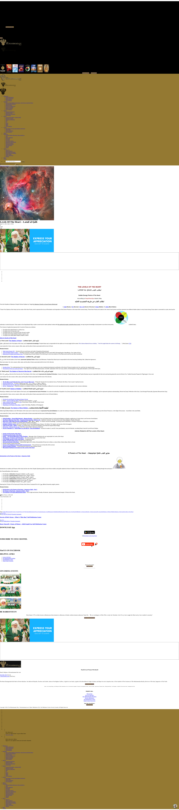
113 (23, 425)
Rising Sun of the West (10, 114)
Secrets (5, 110)
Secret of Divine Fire (8, 383)
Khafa (7, 124)
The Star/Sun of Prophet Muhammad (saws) (14, 492)
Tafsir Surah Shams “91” (9, 351)
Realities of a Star (9, 118)
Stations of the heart (119, 511)
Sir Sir (7, 123)
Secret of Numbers (9, 130)
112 (18, 422)
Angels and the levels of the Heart (12, 433)
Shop (5, 157)
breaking (41, 511)
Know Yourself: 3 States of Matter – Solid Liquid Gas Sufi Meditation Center (23, 524)
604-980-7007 (3, 675)
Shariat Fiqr (89, 694)
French (7, 147)
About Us (8, 149)
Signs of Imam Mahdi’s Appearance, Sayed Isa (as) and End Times (19, 102)
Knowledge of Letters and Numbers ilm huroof (15, 128)
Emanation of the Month (11, 142)
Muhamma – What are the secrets (11, 427)
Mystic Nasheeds (9, 137)
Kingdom (6, 101)
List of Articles (9, 100)
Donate (5, 158)
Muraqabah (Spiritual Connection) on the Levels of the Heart (19, 447)
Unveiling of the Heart (128, 511)
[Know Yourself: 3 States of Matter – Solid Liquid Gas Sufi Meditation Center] (10, 521)
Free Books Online (9, 140)
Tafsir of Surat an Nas (8, 402)
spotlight (102, 511)
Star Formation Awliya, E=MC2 (10, 352)
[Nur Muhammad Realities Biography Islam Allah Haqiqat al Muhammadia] (89, 49)
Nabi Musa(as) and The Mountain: (11, 384)
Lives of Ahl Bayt (7, 557)
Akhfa (7, 125)
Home (1, 165)
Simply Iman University (8, 561)
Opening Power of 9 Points (9, 403)
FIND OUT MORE (89, 684)
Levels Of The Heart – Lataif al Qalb (13, 117)
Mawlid (7, 156)
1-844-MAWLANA (4, 676)
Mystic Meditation (89, 698)
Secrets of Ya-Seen (9, 107)
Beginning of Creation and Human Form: (13, 354)
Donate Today (85, 73)
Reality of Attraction (82, 511)
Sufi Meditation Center (8, 559)
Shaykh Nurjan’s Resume (11, 153)
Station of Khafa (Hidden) (109, 511)
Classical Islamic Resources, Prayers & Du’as (15, 135)
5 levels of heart (15, 511)
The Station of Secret (18, 356)
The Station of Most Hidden (19, 408)
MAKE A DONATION (89, 618)
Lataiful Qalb (64, 511)
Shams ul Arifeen (9, 108)
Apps (7, 136)
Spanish (7, 146)
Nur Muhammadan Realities (9, 558)
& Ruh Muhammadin (7, 511)
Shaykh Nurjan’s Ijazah (10, 152)
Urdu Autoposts (9, 145)
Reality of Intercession (91, 511)
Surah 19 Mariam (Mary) (13, 400)
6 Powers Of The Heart (24, 511)
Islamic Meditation (10, 97)
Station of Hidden (15, 389)
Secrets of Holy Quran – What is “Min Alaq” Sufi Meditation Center (20, 517)
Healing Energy (9, 99)
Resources (6, 134)
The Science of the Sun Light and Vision (13, 368)
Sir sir (98, 511)
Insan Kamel (8, 115)
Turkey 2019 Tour (9, 155)
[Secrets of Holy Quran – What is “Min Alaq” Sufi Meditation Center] (10, 514)
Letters (5, 127)
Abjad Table (8, 129)
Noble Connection (9, 98)
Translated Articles (9, 144)
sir (96, 511)
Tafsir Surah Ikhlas (7, 422)
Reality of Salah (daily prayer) (10, 440)
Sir (6, 121)
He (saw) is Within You (10, 106)
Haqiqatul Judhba (52, 511)
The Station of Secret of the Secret (20, 371)
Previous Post (3, 513)
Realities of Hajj (9, 112)
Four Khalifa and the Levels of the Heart (13, 439)
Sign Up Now (89, 566)
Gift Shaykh (94, 73)
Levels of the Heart (5, 165)
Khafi (60, 511)
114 (20, 402)
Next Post (2, 519)
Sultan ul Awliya (9, 151)
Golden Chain (8, 154)
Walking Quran (9, 105)
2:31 (130, 343)
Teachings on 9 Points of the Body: (12, 405)
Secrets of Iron (6, 367)
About (5, 148)
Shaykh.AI (8, 138)
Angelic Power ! (35, 511)
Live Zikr (8, 139)
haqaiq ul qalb (46, 511)
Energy (5, 116)
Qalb (7, 120)
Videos (5, 133)
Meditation (6, 96)
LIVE (1, 38)
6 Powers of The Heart (10, 119)
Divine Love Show (9, 143)
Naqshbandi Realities (10, 111)
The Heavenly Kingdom (11, 104)
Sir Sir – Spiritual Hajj (8, 386)
